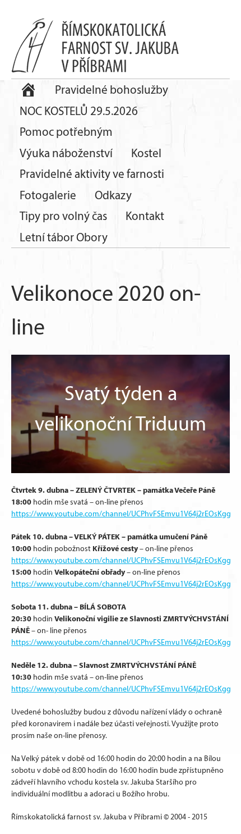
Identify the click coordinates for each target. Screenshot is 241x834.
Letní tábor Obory (64, 237)
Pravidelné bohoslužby (111, 90)
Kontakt (145, 216)
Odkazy (113, 195)
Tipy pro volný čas (63, 216)
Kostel (146, 153)
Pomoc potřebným (66, 132)
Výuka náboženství (66, 153)
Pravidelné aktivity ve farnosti (92, 174)
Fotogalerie (48, 195)
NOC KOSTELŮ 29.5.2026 (79, 111)
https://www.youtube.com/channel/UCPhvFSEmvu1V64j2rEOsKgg (121, 514)
